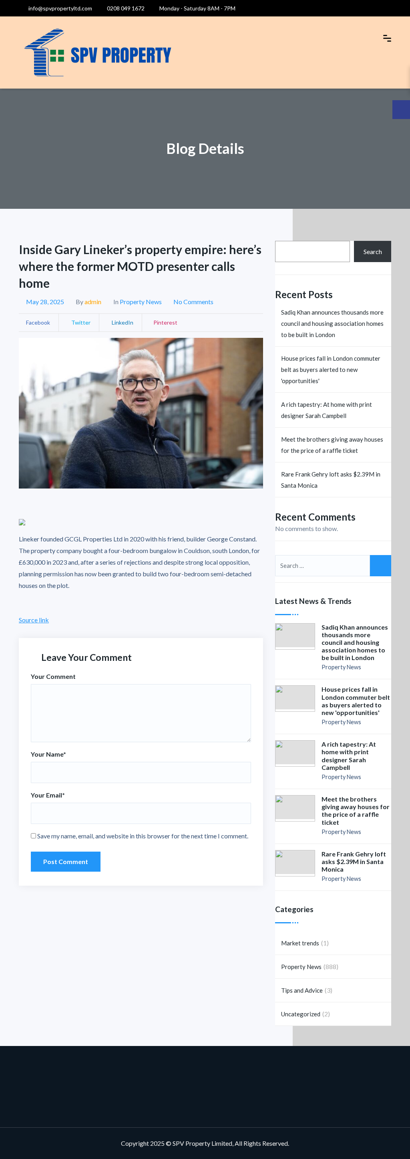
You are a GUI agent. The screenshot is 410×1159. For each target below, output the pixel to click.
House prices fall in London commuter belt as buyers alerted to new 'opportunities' (330, 369)
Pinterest (165, 322)
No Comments (193, 301)
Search (373, 251)
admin (92, 301)
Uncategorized (300, 1014)
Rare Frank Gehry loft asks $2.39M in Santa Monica (330, 479)
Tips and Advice (302, 990)
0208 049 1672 (125, 8)
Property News (141, 301)
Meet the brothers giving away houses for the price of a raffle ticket (332, 445)
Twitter (80, 322)
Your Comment (53, 676)
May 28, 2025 (45, 301)
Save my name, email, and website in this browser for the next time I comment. (142, 836)
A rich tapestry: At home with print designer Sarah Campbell (326, 410)
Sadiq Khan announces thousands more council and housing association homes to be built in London (332, 323)
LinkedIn (122, 322)
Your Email (48, 795)
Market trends (300, 943)
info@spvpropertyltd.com (59, 8)
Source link (34, 620)
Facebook (38, 322)
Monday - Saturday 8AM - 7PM (196, 8)
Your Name (48, 754)
